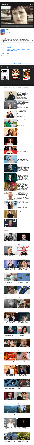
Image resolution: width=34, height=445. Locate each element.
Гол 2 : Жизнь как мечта (15, 81)
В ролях (2, 48)
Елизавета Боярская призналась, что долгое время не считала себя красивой (22, 149)
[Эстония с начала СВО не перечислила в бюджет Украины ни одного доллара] (23, 292)
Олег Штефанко (25, 48)
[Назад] (30, 67)
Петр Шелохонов (18, 49)
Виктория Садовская (19, 48)
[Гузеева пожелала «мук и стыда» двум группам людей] (23, 332)
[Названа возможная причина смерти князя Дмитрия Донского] (23, 411)
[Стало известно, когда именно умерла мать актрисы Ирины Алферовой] (23, 305)
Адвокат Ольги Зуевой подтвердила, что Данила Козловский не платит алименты (22, 112)
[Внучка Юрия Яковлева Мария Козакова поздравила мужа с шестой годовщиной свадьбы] (23, 266)
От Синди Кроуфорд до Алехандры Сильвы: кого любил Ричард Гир (22, 221)
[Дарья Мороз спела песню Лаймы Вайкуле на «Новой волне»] (10, 424)
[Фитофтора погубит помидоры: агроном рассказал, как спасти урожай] (10, 358)
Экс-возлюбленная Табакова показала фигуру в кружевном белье (23, 103)
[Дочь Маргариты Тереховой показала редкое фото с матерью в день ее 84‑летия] (10, 292)
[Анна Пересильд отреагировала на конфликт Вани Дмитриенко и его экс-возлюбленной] (10, 345)
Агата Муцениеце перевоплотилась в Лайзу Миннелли (22, 212)
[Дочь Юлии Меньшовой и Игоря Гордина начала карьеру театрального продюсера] (10, 318)
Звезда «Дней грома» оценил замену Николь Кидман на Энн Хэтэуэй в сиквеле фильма (23, 203)
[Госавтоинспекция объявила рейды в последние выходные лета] (10, 438)
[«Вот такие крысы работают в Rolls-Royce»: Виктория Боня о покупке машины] (10, 252)
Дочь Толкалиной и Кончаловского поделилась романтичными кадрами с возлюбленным (22, 140)
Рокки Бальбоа (3, 81)
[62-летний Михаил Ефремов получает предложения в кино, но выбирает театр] (10, 398)
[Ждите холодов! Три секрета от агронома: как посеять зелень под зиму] (23, 438)
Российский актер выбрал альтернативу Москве (22, 130)
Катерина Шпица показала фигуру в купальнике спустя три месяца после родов (23, 158)
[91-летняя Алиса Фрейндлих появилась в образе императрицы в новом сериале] (23, 371)
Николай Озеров (23, 49)
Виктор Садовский (9, 47)
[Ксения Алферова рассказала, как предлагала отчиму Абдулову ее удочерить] (10, 239)
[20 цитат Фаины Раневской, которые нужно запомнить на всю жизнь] (10, 305)
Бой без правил (25, 81)
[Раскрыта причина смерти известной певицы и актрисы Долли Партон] (10, 332)
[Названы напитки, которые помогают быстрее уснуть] (10, 279)
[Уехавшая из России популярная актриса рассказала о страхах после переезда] (23, 252)
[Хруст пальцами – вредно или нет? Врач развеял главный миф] (23, 358)
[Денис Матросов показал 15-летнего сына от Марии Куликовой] (23, 385)
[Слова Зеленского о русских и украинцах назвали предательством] (23, 239)
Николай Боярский (14, 50)
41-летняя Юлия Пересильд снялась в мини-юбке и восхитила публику (22, 94)
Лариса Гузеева (9, 48)
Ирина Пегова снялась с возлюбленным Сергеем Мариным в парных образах (23, 121)
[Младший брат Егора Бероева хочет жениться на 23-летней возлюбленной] (10, 371)
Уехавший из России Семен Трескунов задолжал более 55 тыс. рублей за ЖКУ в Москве (23, 176)
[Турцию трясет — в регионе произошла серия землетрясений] (10, 385)
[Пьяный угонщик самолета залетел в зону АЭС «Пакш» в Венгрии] (23, 279)
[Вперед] (32, 67)
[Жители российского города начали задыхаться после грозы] (23, 318)
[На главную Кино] (4, 1)
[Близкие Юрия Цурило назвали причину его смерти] (23, 345)
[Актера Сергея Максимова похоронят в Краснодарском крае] (23, 424)
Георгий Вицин (13, 49)
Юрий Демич (14, 48)
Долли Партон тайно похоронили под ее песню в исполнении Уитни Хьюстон (23, 167)
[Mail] (2, 1)
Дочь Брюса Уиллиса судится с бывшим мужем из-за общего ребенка (23, 185)
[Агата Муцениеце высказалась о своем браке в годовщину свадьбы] (23, 398)
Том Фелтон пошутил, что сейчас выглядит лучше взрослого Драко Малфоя (22, 194)
